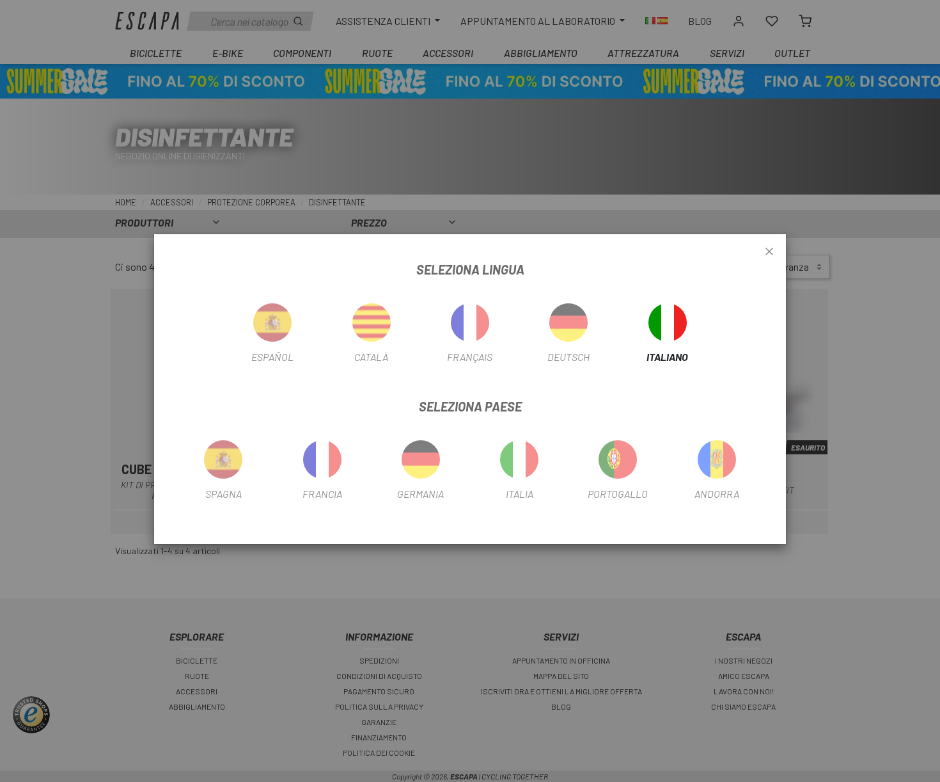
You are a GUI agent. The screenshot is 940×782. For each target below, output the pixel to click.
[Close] (769, 252)
